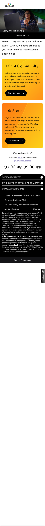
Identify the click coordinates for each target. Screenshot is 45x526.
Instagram (38, 167)
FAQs (20, 158)
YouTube (32, 167)
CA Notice (35, 196)
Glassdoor (26, 167)
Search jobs (8, 54)
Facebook (6, 167)
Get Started (13, 141)
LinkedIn (19, 167)
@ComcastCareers (22, 161)
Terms (7, 196)
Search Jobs (21, 36)
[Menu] (38, 4)
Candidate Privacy (20, 196)
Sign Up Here (14, 93)
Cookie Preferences (22, 260)
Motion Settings (11, 209)
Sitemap (36, 209)
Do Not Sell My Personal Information (21, 205)
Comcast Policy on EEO (15, 200)
